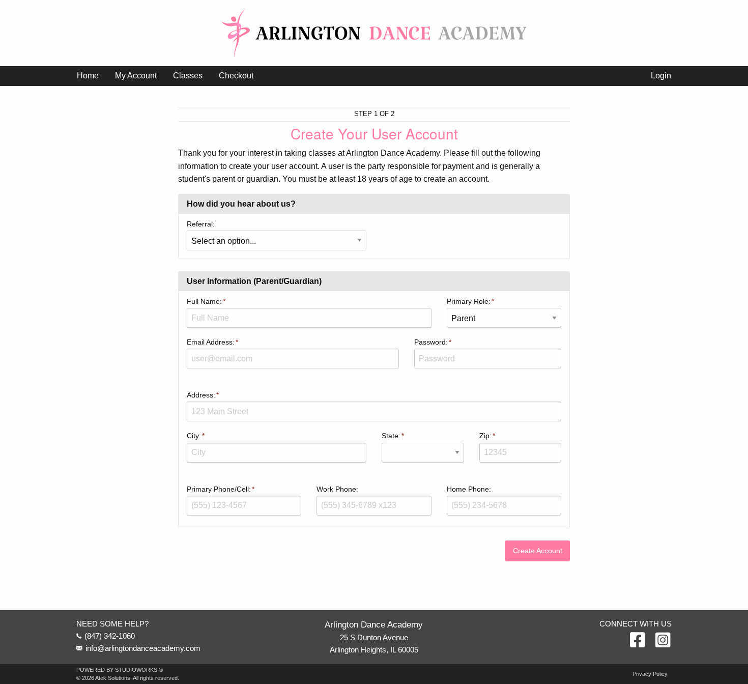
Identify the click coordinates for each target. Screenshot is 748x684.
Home (88, 75)
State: (391, 436)
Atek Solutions (112, 678)
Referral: (201, 224)
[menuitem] (88, 76)
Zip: (485, 436)
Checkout (236, 75)
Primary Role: (469, 301)
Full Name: (204, 301)
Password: (431, 342)
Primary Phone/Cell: (219, 489)
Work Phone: (337, 489)
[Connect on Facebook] (637, 640)
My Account (136, 75)
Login (661, 75)
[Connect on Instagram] (663, 640)
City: (194, 436)
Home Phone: (469, 489)
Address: (201, 395)
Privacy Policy (650, 674)
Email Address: (211, 342)
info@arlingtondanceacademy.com (142, 648)
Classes (188, 75)
